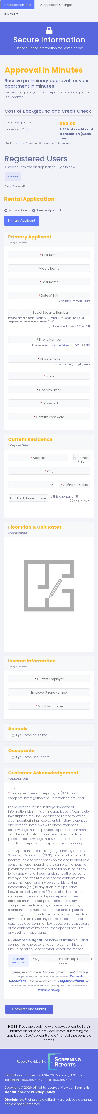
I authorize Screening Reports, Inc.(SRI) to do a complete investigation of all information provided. (46, 795)
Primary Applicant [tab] (21, 220)
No (87, 345)
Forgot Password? (15, 186)
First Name (49, 255)
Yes (77, 345)
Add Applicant (18, 210)
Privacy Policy (49, 990)
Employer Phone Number (49, 692)
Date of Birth (49, 295)
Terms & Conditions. (57, 345)
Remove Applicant (48, 210)
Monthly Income (49, 706)
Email (49, 376)
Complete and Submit (29, 1009)
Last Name (49, 282)
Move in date (49, 359)
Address (38, 458)
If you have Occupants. (32, 757)
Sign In (13, 176)
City (49, 471)
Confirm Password (49, 417)
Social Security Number (49, 312)
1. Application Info (17, 5)
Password (49, 403)
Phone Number (49, 339)
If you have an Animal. (32, 735)
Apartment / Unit (81, 460)
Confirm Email (49, 390)
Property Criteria (71, 981)
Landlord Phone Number (28, 498)
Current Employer (49, 679)
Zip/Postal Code (74, 485)
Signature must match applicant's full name (62, 961)
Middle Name (49, 268)
